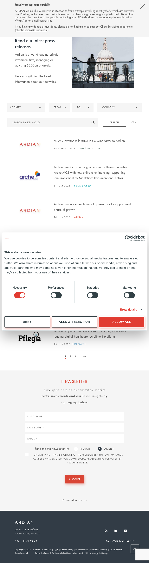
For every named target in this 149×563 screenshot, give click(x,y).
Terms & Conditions (43, 549)
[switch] (56, 295)
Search (114, 122)
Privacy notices (81, 549)
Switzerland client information (64, 553)
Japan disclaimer (42, 553)
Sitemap (103, 553)
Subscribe (74, 479)
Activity (15, 107)
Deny (27, 321)
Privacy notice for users (74, 499)
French (85, 448)
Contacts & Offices (118, 540)
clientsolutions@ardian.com (32, 30)
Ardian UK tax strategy (88, 553)
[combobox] (119, 107)
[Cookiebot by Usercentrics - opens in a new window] (128, 238)
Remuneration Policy (98, 549)
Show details (128, 309)
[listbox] (59, 107)
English (109, 448)
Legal (56, 549)
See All (134, 122)
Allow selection (74, 321)
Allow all (121, 321)
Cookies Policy (67, 549)
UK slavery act (116, 549)
